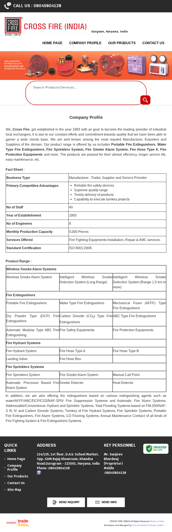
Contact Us (153, 43)
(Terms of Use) (157, 521)
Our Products (122, 43)
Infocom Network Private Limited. (148, 525)
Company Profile (85, 43)
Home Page (52, 43)
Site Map (14, 490)
